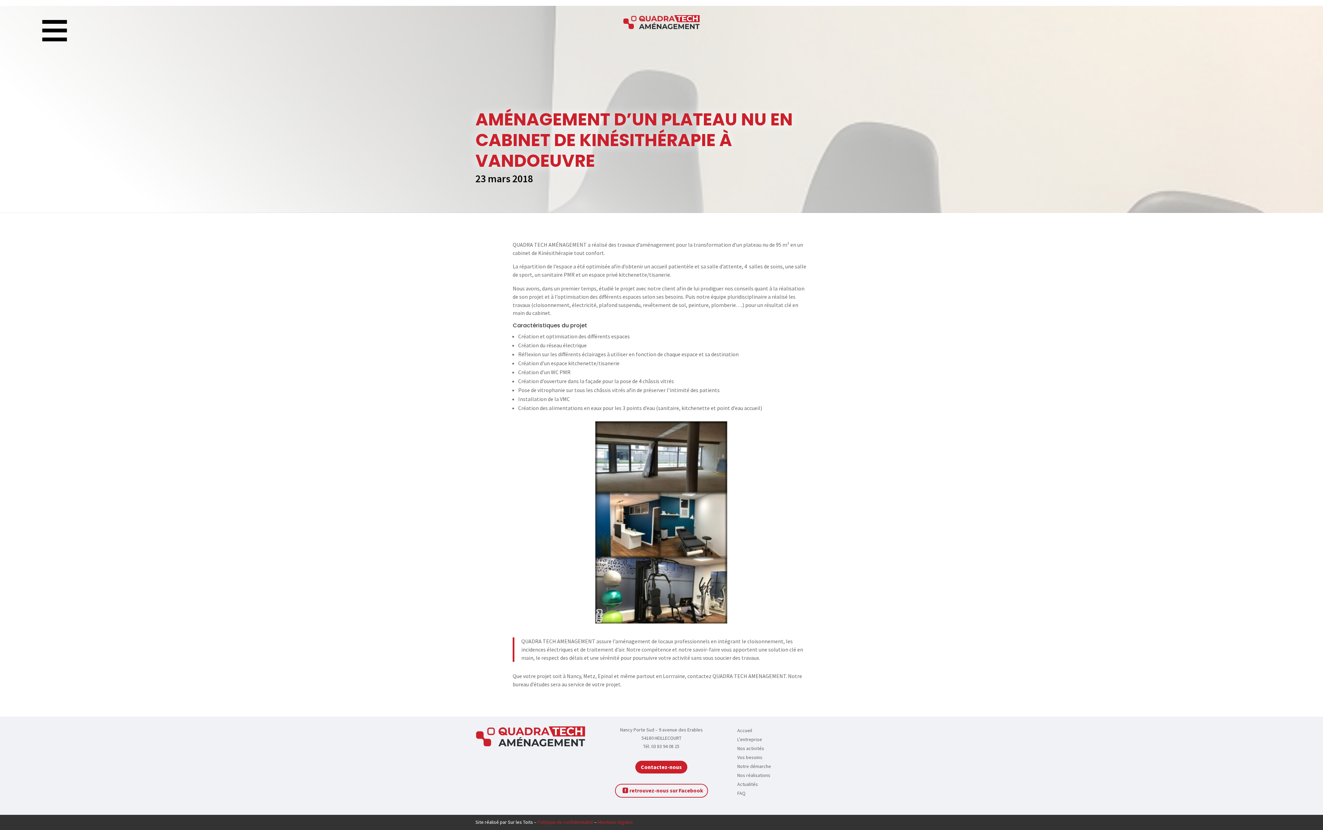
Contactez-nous (661, 767)
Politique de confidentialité (565, 822)
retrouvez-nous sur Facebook (666, 790)
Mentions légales (615, 822)
